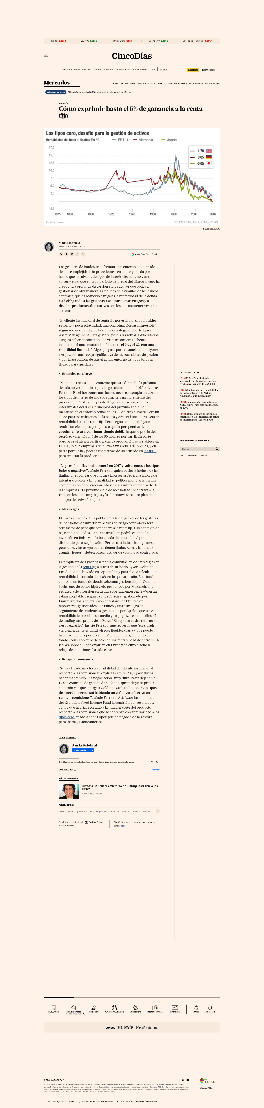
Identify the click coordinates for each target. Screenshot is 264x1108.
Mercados (86, 70)
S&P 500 (85, 41)
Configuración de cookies (85, 1101)
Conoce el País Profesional (132, 1027)
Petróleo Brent (118, 41)
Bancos (136, 811)
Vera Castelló (88, 794)
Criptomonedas (196, 84)
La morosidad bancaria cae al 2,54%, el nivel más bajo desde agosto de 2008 (199, 405)
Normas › (156, 770)
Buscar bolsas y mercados (194, 440)
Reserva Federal (66, 811)
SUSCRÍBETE (193, 70)
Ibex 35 (54, 41)
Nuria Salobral (69, 243)
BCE (92, 811)
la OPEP (150, 451)
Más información (66, 825)
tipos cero (66, 717)
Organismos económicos (107, 811)
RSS (132, 1101)
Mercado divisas (128, 84)
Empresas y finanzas (71, 70)
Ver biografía (80, 750)
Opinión (152, 70)
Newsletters (139, 1101)
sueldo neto (93, 1012)
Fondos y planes (123, 70)
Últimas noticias (140, 70)
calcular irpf (53, 1012)
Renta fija (126, 811)
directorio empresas (155, 1012)
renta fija (89, 567)
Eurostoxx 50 (154, 41)
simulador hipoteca (74, 1012)
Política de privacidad (104, 1101)
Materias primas (165, 84)
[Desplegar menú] (46, 56)
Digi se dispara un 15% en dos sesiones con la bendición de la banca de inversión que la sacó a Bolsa (199, 417)
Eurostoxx (193, 455)
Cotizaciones (108, 70)
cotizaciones (175, 1012)
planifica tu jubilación (114, 1012)
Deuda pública (180, 84)
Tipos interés (81, 811)
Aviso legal (56, 1101)
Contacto (47, 1101)
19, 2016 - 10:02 (75, 246)
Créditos (146, 811)
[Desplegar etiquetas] (158, 811)
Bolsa (115, 84)
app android (210, 1012)
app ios (196, 1012)
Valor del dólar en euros (193, 41)
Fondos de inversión (146, 84)
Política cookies (67, 1101)
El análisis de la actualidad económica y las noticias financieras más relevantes (98, 762)
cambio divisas (135, 1012)
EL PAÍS (162, 69)
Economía (97, 70)
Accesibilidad (119, 1101)
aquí (123, 825)
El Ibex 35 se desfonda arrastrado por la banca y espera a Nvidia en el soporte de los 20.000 (198, 381)
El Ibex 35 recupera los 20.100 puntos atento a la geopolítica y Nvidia (99, 92)
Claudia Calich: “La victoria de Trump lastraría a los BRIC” (120, 788)
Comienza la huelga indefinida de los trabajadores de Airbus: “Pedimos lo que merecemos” (199, 393)
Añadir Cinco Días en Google (146, 254)
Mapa (127, 1101)
